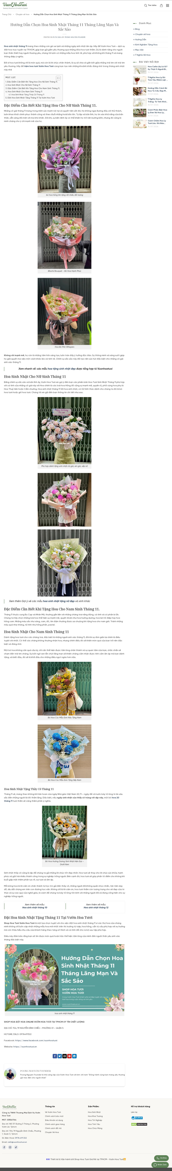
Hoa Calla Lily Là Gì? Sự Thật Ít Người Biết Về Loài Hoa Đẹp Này (158, 68)
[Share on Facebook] (55, 1056)
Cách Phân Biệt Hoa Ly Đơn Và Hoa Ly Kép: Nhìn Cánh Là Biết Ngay (157, 111)
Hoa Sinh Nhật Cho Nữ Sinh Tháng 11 (24, 85)
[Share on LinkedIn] (74, 1056)
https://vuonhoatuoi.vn (25, 1047)
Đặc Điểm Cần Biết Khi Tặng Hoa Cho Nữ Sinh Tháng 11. (32, 82)
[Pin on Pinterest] (69, 1056)
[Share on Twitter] (60, 1056)
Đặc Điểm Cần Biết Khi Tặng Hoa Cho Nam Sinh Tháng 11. (34, 88)
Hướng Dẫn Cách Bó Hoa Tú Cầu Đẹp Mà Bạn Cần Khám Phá (157, 89)
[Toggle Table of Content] (57, 78)
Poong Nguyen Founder (75, 37)
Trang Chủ (6, 15)
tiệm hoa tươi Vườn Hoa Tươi (39, 66)
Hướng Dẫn (140, 39)
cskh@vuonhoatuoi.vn (17, 1142)
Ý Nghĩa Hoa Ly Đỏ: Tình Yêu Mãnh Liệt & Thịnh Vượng (158, 79)
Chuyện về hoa (22, 15)
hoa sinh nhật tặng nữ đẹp (59, 601)
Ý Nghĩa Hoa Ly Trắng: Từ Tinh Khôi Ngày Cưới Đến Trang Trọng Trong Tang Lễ (157, 100)
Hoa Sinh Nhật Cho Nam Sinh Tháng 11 (25, 92)
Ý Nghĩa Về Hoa (142, 55)
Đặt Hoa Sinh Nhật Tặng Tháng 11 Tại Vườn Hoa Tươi (31, 98)
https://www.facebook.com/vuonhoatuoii (36, 1040)
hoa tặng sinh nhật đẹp (62, 369)
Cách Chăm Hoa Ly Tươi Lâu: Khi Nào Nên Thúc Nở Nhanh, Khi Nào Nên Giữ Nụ (157, 122)
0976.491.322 (21, 1138)
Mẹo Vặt (139, 50)
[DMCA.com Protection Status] (139, 1124)
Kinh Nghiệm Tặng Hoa (146, 45)
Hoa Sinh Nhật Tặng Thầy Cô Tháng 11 (28, 95)
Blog (137, 29)
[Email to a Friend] (64, 1056)
